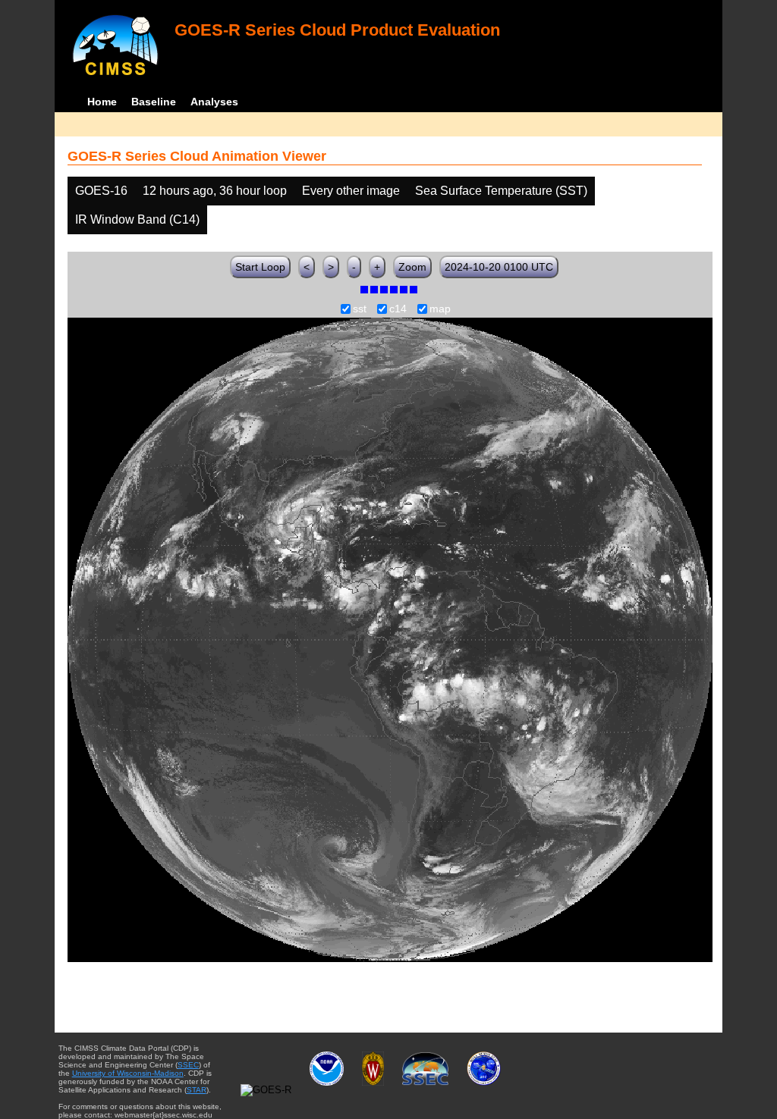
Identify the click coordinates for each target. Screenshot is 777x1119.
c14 (398, 309)
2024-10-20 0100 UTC (499, 267)
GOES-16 (101, 190)
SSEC (188, 1065)
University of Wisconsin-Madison (128, 1073)
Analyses (214, 102)
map (440, 309)
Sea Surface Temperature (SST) (501, 190)
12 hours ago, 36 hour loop (215, 190)
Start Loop (260, 267)
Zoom (412, 267)
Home (102, 102)
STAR (196, 1090)
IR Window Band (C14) (137, 219)
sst (359, 309)
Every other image (351, 190)
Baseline (153, 102)
